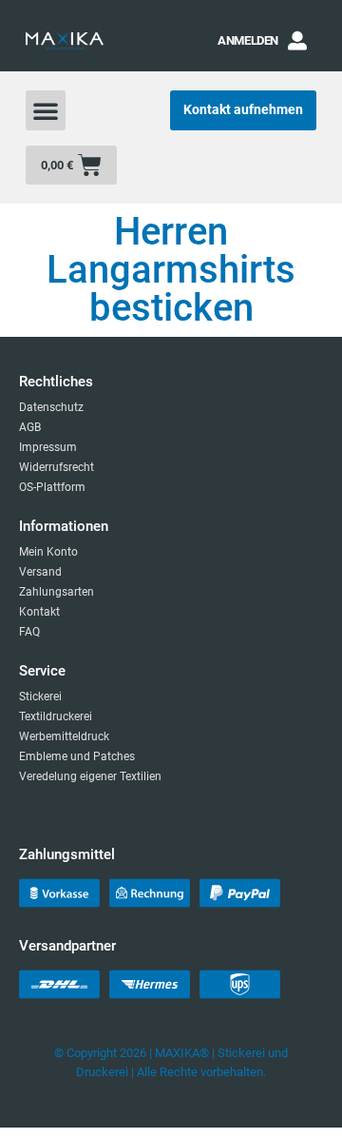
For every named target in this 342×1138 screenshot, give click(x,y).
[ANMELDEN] (297, 40)
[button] (46, 110)
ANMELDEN (248, 40)
